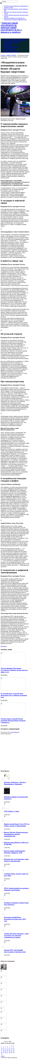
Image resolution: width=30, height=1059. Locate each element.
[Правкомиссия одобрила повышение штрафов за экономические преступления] (3, 969)
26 (5, 1052)
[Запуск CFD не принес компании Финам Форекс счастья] (3, 1000)
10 (1, 1048)
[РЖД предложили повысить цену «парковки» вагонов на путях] (3, 981)
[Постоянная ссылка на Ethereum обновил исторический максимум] (7, 793)
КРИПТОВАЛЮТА (12, 42)
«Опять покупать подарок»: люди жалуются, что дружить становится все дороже (16, 935)
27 (7, 1052)
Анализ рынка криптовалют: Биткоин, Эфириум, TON (14, 852)
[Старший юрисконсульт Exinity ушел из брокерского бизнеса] (3, 1035)
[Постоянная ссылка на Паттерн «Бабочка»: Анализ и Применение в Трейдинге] (7, 779)
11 (3, 1048)
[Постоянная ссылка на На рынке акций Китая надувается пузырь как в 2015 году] (7, 914)
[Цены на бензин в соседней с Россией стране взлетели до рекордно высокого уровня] (3, 1016)
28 (9, 1052)
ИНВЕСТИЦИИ (11, 47)
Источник (3, 646)
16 (13, 1048)
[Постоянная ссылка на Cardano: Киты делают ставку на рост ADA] (7, 870)
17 (1, 1050)
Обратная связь (11, 51)
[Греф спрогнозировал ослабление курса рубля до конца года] (3, 1006)
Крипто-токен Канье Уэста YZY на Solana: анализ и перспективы (16, 825)
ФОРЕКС (8, 44)
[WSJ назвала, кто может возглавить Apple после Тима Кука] (2, 1010)
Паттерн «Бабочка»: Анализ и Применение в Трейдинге (15, 783)
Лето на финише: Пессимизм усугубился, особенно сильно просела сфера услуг (14, 670)
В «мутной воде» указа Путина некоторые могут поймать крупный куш (14, 695)
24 (1, 1052)
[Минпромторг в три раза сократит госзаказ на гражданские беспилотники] (3, 975)
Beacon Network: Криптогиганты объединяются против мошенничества (16, 834)
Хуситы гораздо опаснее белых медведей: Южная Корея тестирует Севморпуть (13, 720)
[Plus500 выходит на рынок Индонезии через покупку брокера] (3, 1028)
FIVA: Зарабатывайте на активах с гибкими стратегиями (16, 889)
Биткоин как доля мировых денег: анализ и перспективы (16, 860)
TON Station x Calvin (11, 811)
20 (7, 1050)
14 (9, 1048)
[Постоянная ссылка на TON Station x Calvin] (7, 808)
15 (11, 1048)
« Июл (2, 1056)
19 (5, 1050)
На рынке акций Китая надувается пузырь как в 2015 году (15, 919)
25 (3, 1052)
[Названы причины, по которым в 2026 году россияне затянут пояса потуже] (3, 987)
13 (7, 1048)
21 (9, 1050)
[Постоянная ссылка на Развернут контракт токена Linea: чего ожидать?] (7, 899)
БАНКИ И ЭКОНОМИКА (15, 40)
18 (3, 1050)
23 (13, 1050)
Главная (3, 55)
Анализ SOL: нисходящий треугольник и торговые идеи (15, 951)
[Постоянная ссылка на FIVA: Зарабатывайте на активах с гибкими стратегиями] (7, 885)
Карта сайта (9, 49)
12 (5, 1048)
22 (11, 1050)
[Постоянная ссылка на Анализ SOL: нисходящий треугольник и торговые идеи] (7, 946)
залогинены (14, 732)
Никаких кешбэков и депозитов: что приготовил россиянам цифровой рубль (15, 18)
